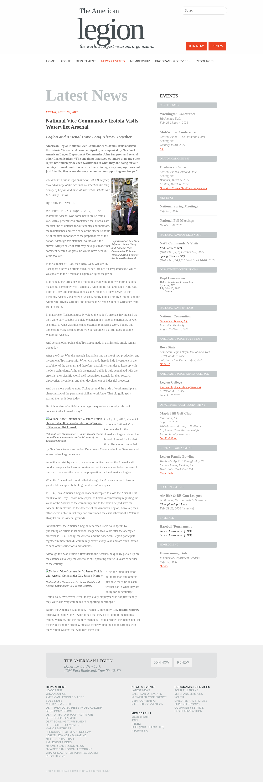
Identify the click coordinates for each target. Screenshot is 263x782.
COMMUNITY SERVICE (189, 707)
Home (50, 61)
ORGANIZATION (56, 693)
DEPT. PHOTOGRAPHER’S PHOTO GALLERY (74, 707)
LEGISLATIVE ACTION (188, 711)
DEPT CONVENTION (144, 700)
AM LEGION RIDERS (59, 742)
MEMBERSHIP (140, 716)
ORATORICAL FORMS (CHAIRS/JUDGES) (72, 752)
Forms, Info (166, 473)
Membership (140, 61)
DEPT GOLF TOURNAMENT (63, 725)
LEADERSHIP (54, 690)
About (65, 61)
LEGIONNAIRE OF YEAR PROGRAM (68, 731)
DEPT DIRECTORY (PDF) (62, 718)
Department (86, 61)
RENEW (136, 723)
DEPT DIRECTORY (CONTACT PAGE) (69, 714)
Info (162, 149)
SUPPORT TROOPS (186, 704)
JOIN (135, 720)
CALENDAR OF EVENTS (147, 693)
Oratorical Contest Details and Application (183, 188)
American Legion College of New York (180, 387)
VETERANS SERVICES (188, 693)
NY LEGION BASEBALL (60, 738)
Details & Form (168, 438)
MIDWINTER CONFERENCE (149, 697)
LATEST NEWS (141, 690)
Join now (196, 46)
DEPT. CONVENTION (59, 711)
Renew (217, 46)
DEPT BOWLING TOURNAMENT (66, 721)
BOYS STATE (54, 700)
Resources (205, 61)
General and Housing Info (174, 321)
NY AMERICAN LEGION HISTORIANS (69, 749)
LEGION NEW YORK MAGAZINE (66, 735)
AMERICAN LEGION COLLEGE (65, 697)
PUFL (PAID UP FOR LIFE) (148, 727)
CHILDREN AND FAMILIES (190, 700)
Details (168, 291)
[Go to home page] (55, 26)
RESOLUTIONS (55, 756)
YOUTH (179, 697)
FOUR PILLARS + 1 (186, 690)
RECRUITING (140, 730)
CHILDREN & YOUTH (59, 704)
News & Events (113, 61)
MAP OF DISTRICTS (58, 728)
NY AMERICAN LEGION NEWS (65, 745)
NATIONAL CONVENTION (147, 704)
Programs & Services (172, 61)
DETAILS (165, 364)
